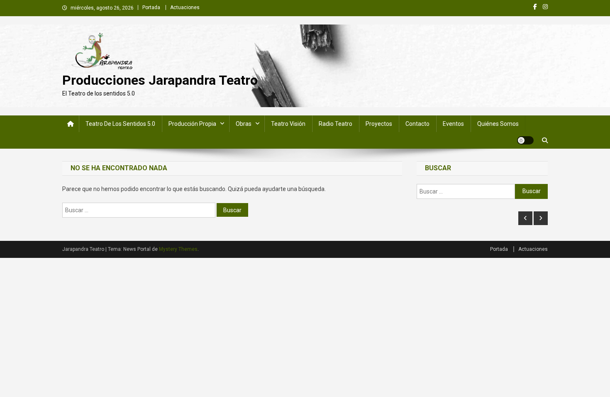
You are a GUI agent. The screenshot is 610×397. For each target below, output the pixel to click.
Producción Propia (192, 123)
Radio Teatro (335, 123)
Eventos (453, 123)
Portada (151, 7)
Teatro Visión (288, 123)
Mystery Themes (178, 249)
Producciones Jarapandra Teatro (160, 80)
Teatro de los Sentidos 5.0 (120, 123)
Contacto (417, 123)
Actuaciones (185, 7)
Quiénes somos (498, 123)
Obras (243, 123)
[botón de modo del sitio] (525, 140)
